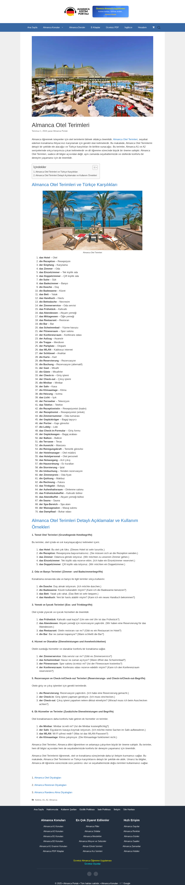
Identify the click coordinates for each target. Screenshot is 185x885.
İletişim (117, 809)
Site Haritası (129, 809)
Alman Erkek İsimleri (92, 846)
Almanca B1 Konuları (53, 836)
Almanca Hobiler (131, 851)
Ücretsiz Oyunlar (93, 863)
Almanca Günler (131, 836)
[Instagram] (89, 874)
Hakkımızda (52, 809)
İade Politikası (104, 809)
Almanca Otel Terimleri (125, 139)
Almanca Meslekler (92, 836)
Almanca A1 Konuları (53, 826)
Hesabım (142, 27)
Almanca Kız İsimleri (92, 851)
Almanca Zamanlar (132, 846)
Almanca (53, 800)
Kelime (38, 800)
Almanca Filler (92, 826)
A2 (47, 800)
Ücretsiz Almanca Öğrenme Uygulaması (92, 860)
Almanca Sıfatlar (92, 831)
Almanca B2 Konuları (53, 841)
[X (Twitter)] (96, 874)
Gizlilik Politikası (87, 809)
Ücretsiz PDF (112, 27)
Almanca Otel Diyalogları (47, 777)
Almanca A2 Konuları (53, 831)
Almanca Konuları (51, 27)
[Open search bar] (159, 27)
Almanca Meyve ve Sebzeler (92, 841)
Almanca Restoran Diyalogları (50, 785)
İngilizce (128, 27)
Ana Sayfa (32, 27)
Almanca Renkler (132, 831)
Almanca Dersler (77, 27)
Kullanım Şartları (69, 809)
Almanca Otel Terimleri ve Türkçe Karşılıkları (57, 171)
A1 (43, 800)
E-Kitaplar (95, 27)
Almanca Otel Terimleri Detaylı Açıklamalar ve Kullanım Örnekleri (66, 175)
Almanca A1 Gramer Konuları (53, 846)
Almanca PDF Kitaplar (53, 851)
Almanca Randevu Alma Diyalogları (53, 792)
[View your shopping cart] (154, 27)
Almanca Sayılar (131, 826)
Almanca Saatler (131, 841)
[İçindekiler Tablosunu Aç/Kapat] (93, 167)
